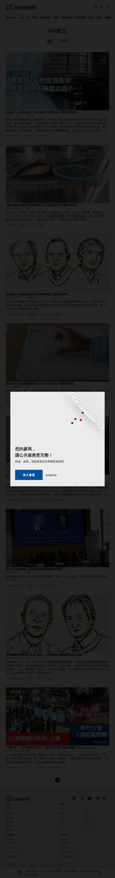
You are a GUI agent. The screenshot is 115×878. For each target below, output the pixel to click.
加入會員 (29, 475)
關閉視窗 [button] (52, 475)
